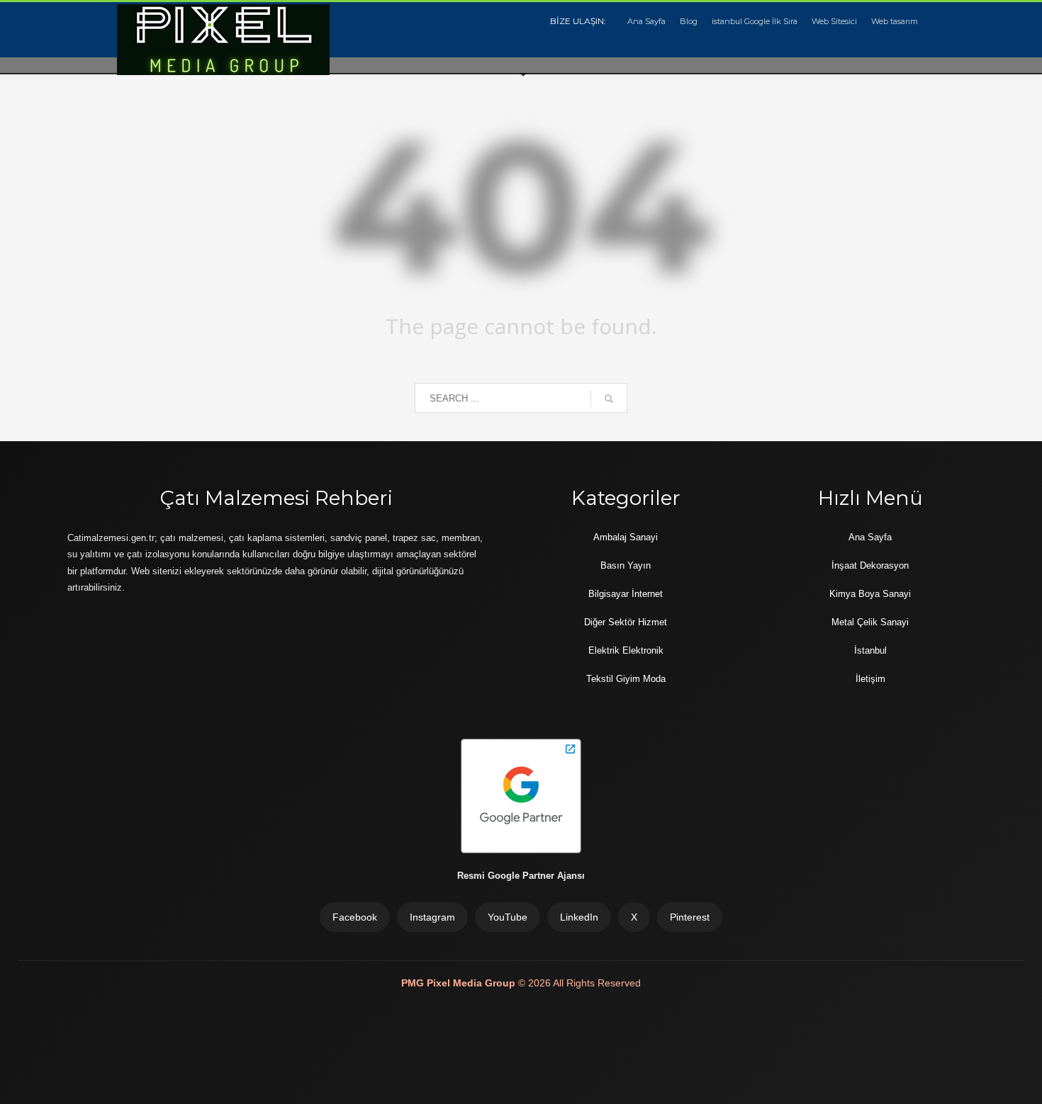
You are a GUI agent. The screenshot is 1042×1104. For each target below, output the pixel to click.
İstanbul (870, 650)
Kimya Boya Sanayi (870, 593)
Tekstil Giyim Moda (626, 678)
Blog (689, 21)
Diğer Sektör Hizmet (625, 622)
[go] (608, 399)
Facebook (354, 917)
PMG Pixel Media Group (459, 983)
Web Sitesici (834, 21)
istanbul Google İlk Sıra (754, 21)
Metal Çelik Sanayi (870, 622)
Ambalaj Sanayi (625, 537)
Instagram (432, 917)
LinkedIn (579, 917)
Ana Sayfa (646, 21)
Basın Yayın (625, 565)
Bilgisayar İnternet (625, 593)
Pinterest (690, 917)
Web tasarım (894, 21)
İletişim (870, 678)
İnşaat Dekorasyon (870, 565)
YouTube (507, 917)
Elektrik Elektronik (625, 650)
